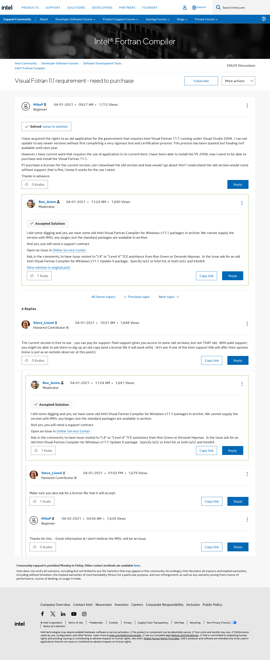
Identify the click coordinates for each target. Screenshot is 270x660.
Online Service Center (69, 250)
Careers (137, 604)
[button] (247, 105)
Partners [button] (127, 7)
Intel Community (26, 63)
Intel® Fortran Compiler (30, 68)
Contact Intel (83, 604)
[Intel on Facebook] (42, 614)
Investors (121, 604)
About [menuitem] (44, 19)
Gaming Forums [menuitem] (156, 19)
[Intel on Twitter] (53, 614)
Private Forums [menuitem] (205, 19)
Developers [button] (102, 7)
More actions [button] (234, 80)
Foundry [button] (150, 7)
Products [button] (30, 7)
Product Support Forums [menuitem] (119, 19)
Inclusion (193, 604)
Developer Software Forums (59, 63)
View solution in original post (48, 267)
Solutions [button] (76, 7)
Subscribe (201, 80)
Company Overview (55, 604)
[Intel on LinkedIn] (63, 614)
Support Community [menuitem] (17, 19)
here (137, 565)
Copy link (206, 275)
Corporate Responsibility (165, 604)
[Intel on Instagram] (84, 614)
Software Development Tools (102, 63)
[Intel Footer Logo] (20, 623)
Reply (238, 184)
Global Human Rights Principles (161, 638)
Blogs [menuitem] (181, 19)
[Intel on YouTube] (73, 614)
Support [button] (53, 7)
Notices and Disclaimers (184, 635)
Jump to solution (49, 126)
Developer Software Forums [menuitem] (74, 19)
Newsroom (104, 604)
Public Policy (212, 604)
